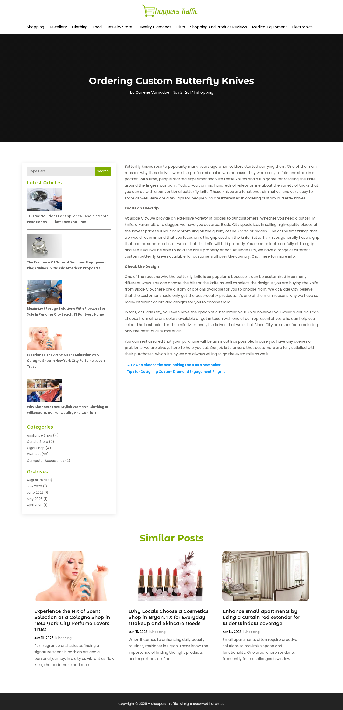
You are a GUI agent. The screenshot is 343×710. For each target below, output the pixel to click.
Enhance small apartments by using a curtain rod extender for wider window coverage (261, 617)
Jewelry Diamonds (154, 27)
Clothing (80, 27)
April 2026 (34, 505)
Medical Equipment (269, 27)
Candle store (37, 441)
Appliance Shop (39, 435)
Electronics (302, 27)
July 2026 (34, 486)
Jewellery (58, 27)
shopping (35, 27)
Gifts (180, 27)
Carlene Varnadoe (152, 92)
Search (103, 171)
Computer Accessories (45, 460)
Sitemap (218, 703)
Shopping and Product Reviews (218, 27)
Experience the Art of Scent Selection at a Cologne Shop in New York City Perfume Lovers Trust (66, 360)
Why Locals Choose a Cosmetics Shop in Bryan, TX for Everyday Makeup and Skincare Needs (168, 617)
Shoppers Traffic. (165, 703)
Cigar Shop (36, 448)
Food (97, 27)
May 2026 (34, 499)
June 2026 (35, 492)
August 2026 (37, 480)
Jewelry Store (119, 27)
